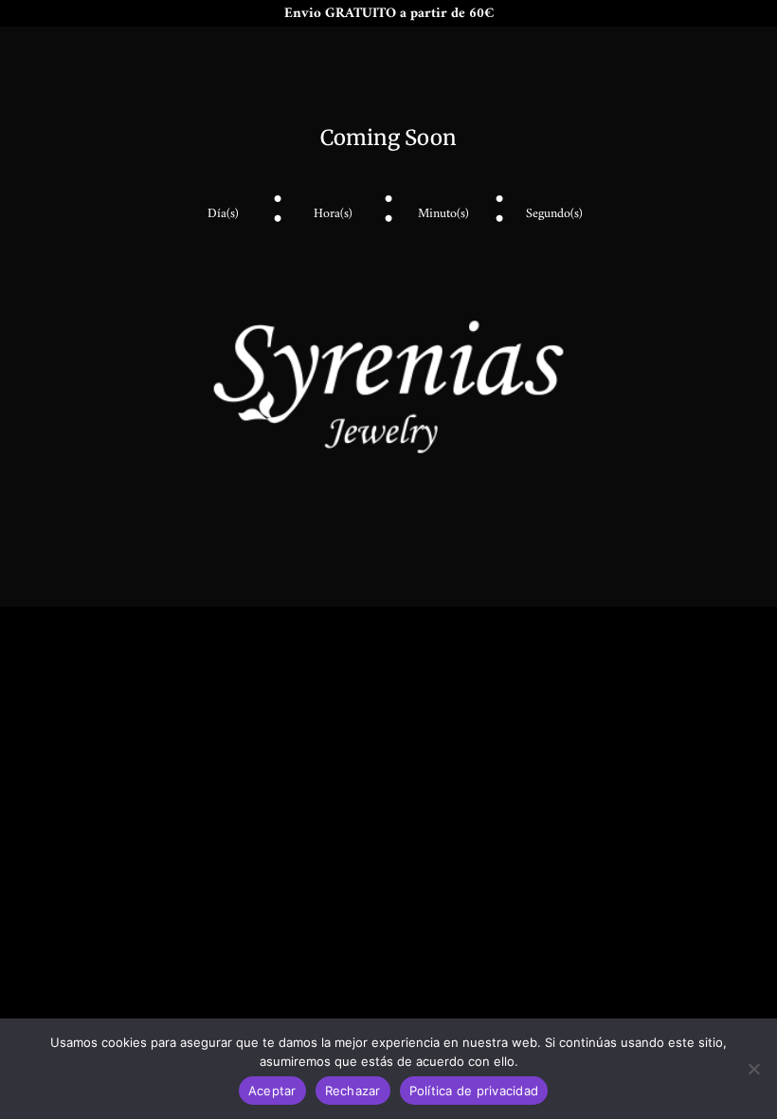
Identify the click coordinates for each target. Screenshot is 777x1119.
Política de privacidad (474, 1090)
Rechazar (353, 1090)
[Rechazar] (753, 1068)
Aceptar (272, 1090)
